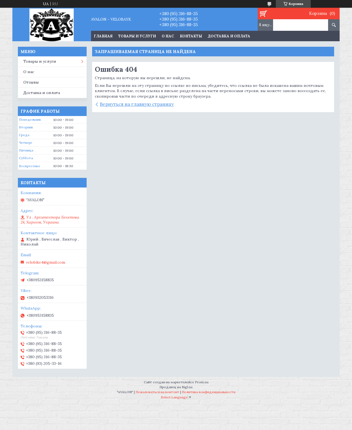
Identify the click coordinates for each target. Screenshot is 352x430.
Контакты (191, 36)
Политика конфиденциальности (208, 392)
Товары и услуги (137, 36)
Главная (103, 36)
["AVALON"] (51, 24)
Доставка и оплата (229, 36)
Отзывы (31, 82)
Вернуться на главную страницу (137, 104)
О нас (168, 36)
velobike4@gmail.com (45, 262)
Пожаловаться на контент (157, 392)
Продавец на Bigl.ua (176, 387)
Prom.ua (201, 382)
